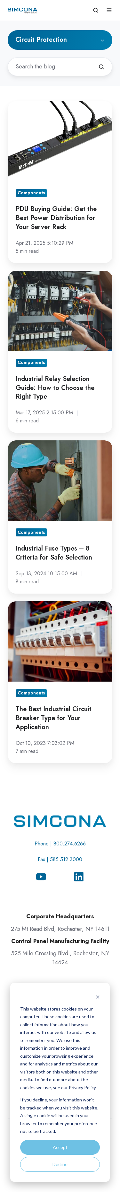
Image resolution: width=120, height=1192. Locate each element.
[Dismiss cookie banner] (97, 997)
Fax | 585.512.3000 (60, 859)
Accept (60, 1147)
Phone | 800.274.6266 (60, 843)
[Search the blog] (101, 67)
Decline (60, 1164)
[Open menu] (109, 10)
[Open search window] (95, 10)
